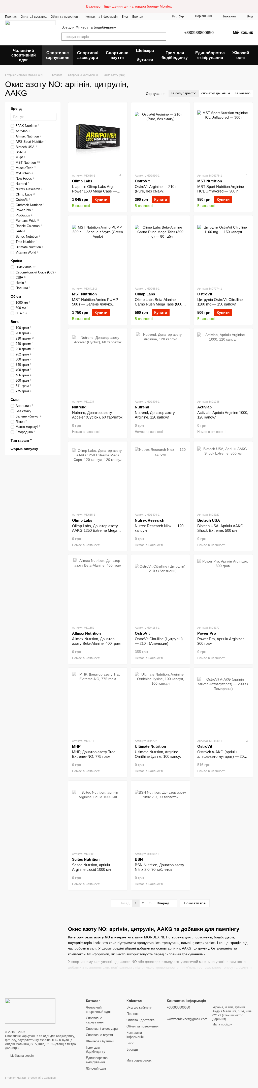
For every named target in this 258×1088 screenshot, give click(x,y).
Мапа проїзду (222, 1024)
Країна (16, 261)
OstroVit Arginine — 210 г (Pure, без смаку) (156, 188)
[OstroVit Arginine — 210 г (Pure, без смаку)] (160, 137)
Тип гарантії (21, 440)
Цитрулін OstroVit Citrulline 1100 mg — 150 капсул (220, 301)
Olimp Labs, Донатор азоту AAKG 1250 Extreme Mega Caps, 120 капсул (95, 530)
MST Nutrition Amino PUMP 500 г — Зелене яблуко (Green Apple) (95, 304)
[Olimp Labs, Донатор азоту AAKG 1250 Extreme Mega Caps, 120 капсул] (98, 476)
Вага (15, 322)
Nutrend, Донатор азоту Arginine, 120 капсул (155, 414)
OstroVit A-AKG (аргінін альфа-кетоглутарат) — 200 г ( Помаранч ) (222, 756)
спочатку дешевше (215, 93)
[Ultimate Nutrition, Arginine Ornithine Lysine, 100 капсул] (160, 703)
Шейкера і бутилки (145, 55)
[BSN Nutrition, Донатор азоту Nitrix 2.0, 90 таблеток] (160, 816)
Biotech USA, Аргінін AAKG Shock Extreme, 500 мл (220, 528)
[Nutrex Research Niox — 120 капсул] (160, 476)
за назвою (242, 93)
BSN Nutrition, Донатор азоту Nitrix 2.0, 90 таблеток (159, 867)
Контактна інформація (101, 16)
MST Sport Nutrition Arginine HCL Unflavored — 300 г (220, 188)
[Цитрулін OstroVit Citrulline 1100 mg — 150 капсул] (223, 250)
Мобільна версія (22, 1055)
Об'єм (16, 296)
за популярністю (183, 93)
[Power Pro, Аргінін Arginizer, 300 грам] (223, 589)
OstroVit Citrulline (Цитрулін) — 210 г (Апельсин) (159, 641)
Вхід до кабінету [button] (139, 1007)
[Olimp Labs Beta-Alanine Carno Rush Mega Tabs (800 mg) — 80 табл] (160, 250)
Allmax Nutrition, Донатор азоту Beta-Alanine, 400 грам (96, 641)
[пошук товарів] (162, 37)
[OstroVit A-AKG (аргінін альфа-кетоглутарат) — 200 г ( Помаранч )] (223, 703)
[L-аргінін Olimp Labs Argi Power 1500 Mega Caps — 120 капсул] (98, 137)
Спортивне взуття (117, 55)
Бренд (16, 108)
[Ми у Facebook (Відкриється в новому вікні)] (150, 16)
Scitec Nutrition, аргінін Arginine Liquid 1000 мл (91, 867)
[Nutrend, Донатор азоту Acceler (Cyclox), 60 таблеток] (98, 363)
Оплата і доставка (34, 16)
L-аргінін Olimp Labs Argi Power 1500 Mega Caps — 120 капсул (94, 191)
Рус (174, 16)
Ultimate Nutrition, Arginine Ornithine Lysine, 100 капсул (158, 754)
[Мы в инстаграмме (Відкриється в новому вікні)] (156, 16)
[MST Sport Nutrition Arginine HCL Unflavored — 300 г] (223, 137)
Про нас (11, 16)
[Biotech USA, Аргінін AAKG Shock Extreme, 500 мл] (223, 476)
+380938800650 (199, 33)
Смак (15, 400)
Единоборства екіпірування (210, 55)
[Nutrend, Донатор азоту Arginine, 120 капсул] (160, 363)
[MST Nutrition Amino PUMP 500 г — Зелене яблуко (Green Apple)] (98, 250)
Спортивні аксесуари (87, 55)
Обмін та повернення (66, 16)
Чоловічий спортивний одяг (23, 55)
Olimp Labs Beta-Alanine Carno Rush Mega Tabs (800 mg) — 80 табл (158, 304)
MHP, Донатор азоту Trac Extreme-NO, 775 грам (93, 754)
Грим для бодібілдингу (175, 55)
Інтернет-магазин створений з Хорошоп (30, 1077)
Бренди (137, 16)
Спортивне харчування (57, 55)
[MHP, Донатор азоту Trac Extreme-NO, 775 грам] (98, 703)
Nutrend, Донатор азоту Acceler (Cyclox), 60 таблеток (97, 414)
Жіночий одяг (240, 55)
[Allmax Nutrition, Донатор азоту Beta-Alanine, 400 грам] (98, 589)
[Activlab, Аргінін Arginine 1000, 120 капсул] (223, 363)
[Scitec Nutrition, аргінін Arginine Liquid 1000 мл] (98, 816)
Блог (125, 16)
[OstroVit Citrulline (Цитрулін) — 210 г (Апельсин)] (160, 589)
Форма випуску (24, 449)
